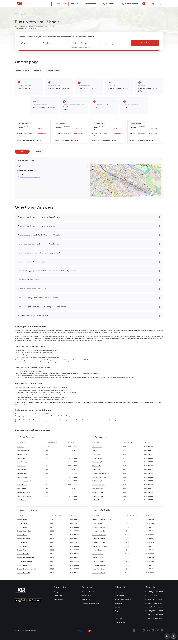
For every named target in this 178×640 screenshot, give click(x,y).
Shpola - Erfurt (22, 542)
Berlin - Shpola (97, 523)
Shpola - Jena (22, 523)
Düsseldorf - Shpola (99, 542)
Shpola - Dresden (23, 554)
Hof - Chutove (22, 485)
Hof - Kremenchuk (23, 451)
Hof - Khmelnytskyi (24, 481)
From (25, 42)
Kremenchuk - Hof (98, 485)
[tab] (22, 152)
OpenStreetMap (150, 196)
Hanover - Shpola (98, 527)
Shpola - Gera (22, 535)
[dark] (146, 3)
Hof (32, 14)
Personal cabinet (131, 4)
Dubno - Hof (96, 500)
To (50, 42)
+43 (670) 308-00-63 (155, 614)
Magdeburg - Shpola (99, 546)
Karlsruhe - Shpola (98, 569)
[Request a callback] (173, 635)
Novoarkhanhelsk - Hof (100, 473)
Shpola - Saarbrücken (24, 531)
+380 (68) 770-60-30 (155, 592)
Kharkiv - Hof (97, 447)
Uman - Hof (96, 470)
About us (74, 4)
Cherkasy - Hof (97, 492)
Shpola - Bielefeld (23, 573)
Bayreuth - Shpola (98, 565)
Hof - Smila (21, 458)
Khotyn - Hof (97, 462)
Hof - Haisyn (21, 470)
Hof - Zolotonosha (23, 492)
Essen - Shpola (97, 554)
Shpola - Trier (22, 550)
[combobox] (33, 43)
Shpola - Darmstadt (24, 565)
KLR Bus (17, 14)
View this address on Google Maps (30, 177)
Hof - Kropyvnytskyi (24, 496)
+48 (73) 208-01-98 (154, 595)
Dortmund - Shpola (99, 535)
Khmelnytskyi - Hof (99, 477)
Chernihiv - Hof (97, 458)
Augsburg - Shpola (99, 573)
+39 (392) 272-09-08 (155, 618)
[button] (74, 47)
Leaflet (142, 196)
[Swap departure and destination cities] (44, 43)
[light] (143, 3)
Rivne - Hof (96, 454)
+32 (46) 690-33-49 (155, 603)
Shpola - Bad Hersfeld (25, 561)
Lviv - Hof (95, 451)
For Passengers (90, 4)
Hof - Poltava (22, 477)
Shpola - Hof (96, 466)
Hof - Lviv (20, 447)
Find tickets (145, 43)
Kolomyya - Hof (97, 496)
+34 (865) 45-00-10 (155, 607)
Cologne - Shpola (98, 531)
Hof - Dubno (21, 466)
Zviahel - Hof (97, 481)
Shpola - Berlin (22, 520)
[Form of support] (167, 636)
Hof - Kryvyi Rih (22, 454)
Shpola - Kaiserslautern (25, 558)
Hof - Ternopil (22, 473)
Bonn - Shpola (97, 550)
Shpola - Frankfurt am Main (26, 569)
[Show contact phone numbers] (160, 4)
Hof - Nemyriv (22, 462)
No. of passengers (111, 42)
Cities (25, 14)
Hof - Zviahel (21, 500)
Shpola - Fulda (22, 546)
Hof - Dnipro (21, 489)
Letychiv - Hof (97, 489)
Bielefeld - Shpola (98, 539)
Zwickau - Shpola (98, 561)
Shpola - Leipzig (22, 527)
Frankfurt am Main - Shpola (102, 520)
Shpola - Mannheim (24, 539)
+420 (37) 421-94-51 (155, 599)
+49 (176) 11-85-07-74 (155, 611)
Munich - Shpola (98, 558)
